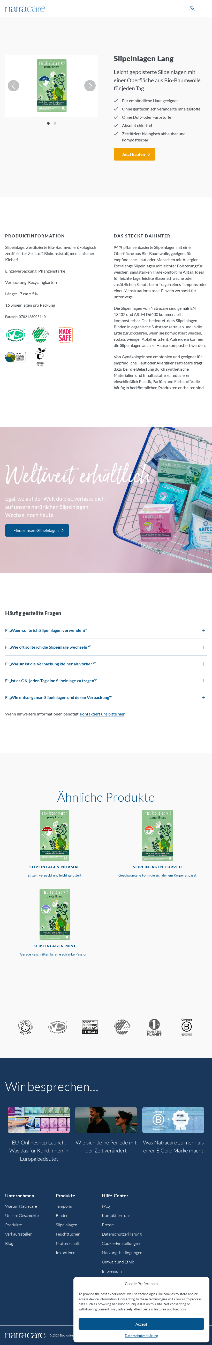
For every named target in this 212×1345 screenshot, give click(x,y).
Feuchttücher (68, 1234)
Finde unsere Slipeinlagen (36, 530)
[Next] (90, 85)
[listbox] (51, 86)
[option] (38, 1137)
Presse (108, 1224)
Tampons (64, 1206)
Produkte (13, 1224)
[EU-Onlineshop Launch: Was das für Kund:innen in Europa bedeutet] (39, 1120)
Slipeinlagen (66, 1224)
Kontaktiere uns (116, 1215)
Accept (141, 1324)
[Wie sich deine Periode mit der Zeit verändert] (106, 1120)
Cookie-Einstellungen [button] (121, 1243)
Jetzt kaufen (133, 154)
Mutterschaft (68, 1243)
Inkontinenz (66, 1252)
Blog (9, 1243)
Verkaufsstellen (19, 1234)
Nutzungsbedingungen (122, 1252)
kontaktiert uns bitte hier (102, 713)
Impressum (112, 1271)
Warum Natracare (21, 1206)
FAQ (106, 1206)
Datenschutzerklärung (141, 1336)
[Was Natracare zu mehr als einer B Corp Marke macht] (173, 1120)
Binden (62, 1215)
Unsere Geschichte (22, 1215)
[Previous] (13, 85)
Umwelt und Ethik (118, 1261)
